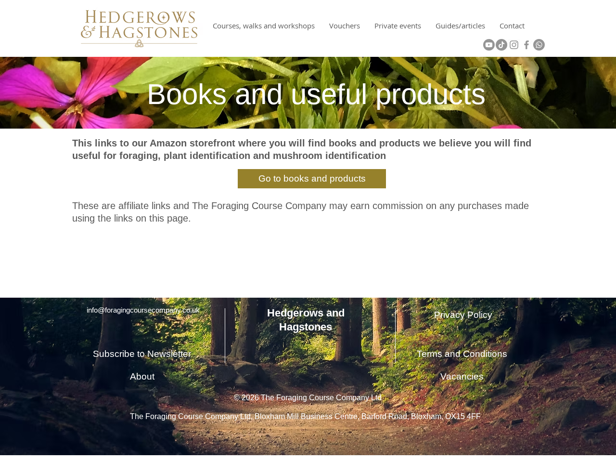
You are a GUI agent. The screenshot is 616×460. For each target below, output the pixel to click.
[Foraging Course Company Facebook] (526, 45)
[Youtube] (489, 45)
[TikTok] (501, 45)
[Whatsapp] (539, 45)
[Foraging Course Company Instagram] (514, 45)
